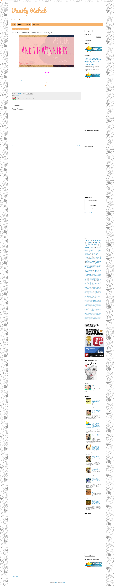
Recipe (86, 289)
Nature (89, 280)
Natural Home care (88, 288)
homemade (92, 292)
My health (99, 258)
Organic (99, 260)
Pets (96, 280)
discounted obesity (95, 313)
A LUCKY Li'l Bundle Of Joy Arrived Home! (96, 435)
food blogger (92, 314)
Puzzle (99, 306)
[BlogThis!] (28, 94)
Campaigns (99, 273)
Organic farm (93, 305)
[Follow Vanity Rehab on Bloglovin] (91, 380)
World (86, 291)
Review (89, 242)
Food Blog (94, 260)
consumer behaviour (88, 313)
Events (95, 254)
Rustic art (86, 273)
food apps (95, 291)
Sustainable (87, 254)
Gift (90, 297)
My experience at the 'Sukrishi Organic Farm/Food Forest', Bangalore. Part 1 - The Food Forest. (96, 502)
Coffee (85, 295)
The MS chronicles (96, 282)
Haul (85, 298)
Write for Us (36, 24)
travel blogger (87, 319)
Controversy (90, 295)
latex (56, 582)
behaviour (93, 311)
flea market (87, 314)
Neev (93, 280)
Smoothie (87, 309)
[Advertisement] (49, 154)
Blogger (63, 582)
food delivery (98, 314)
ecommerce (90, 291)
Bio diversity (90, 263)
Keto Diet (99, 300)
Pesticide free (88, 256)
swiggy (94, 318)
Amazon (91, 273)
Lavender (87, 301)
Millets (98, 285)
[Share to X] (29, 94)
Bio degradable (92, 244)
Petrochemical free (94, 249)
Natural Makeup (89, 262)
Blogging (95, 267)
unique (91, 319)
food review (86, 315)
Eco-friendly (97, 240)
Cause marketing (90, 283)
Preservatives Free (93, 306)
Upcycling (93, 289)
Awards (97, 292)
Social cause (97, 276)
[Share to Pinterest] (32, 94)
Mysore (86, 287)
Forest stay (86, 297)
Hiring (94, 298)
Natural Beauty (91, 302)
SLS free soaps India (92, 308)
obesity (95, 317)
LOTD (89, 285)
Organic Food (96, 262)
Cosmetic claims (93, 278)
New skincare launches (96, 304)
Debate (94, 295)
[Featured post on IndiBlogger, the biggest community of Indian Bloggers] (94, 52)
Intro (88, 300)
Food (92, 257)
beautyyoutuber (87, 311)
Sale (89, 289)
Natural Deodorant (96, 287)
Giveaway (17, 95)
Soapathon (88, 260)
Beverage (93, 293)
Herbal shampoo (92, 279)
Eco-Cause (86, 279)
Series (96, 256)
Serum (100, 308)
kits (85, 283)
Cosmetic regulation (88, 284)
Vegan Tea (88, 310)
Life (87, 258)
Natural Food (98, 261)
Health (93, 261)
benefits (98, 311)
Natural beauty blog (96, 288)
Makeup (99, 274)
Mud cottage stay (95, 301)
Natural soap (95, 253)
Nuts (89, 305)
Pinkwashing (88, 306)
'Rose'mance (87, 257)
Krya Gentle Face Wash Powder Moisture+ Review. (96, 491)
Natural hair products (97, 275)
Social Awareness (92, 309)
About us (20, 24)
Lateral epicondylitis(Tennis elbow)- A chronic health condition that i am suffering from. (96, 447)
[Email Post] (24, 93)
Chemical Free (97, 283)
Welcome (93, 310)
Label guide (90, 270)
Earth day (95, 284)
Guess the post (98, 257)
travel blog (98, 318)
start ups (90, 318)
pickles (99, 317)
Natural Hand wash (98, 302)
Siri (94, 385)
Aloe (85, 263)
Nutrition (86, 305)
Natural (87, 240)
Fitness (93, 296)
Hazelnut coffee (89, 298)
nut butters (91, 317)
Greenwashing (97, 297)
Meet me (91, 301)
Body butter (98, 293)
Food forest (98, 296)
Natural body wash (97, 270)
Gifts (93, 297)
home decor (95, 315)
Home (13, 24)
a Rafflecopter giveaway (17, 80)
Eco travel (89, 296)
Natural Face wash (89, 275)
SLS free (98, 242)
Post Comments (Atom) (21, 148)
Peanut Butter (99, 305)
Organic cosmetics (89, 250)
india (99, 315)
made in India (87, 317)
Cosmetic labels (88, 274)
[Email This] (26, 94)
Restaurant (86, 308)
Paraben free (89, 247)
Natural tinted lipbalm (89, 276)
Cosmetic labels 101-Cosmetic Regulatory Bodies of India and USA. (96, 400)
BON (95, 273)
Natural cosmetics (91, 246)
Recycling (97, 271)
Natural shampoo (89, 271)
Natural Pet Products (89, 304)
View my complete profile (89, 393)
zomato (88, 321)
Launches (93, 285)
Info (95, 263)
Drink (97, 295)
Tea (100, 309)
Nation (90, 287)
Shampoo (90, 282)
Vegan (98, 289)
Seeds (97, 308)
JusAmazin (94, 300)
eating (100, 313)
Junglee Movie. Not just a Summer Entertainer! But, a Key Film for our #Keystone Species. (96, 459)
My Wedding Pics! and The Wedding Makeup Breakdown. (96, 411)
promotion (86, 318)
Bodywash (86, 278)
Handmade (88, 261)
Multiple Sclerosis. (93, 265)
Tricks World (15, 576)
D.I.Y (98, 278)
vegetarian (95, 319)
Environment (92, 258)
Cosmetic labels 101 (93, 269)
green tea (90, 315)
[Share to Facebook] (31, 94)
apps (98, 310)
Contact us (27, 24)
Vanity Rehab (29, 10)
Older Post (79, 145)
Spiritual (97, 309)
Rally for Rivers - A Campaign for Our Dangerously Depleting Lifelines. (96, 480)
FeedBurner (95, 208)
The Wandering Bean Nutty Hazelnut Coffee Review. (96, 469)
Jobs (91, 300)
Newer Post (14, 145)
